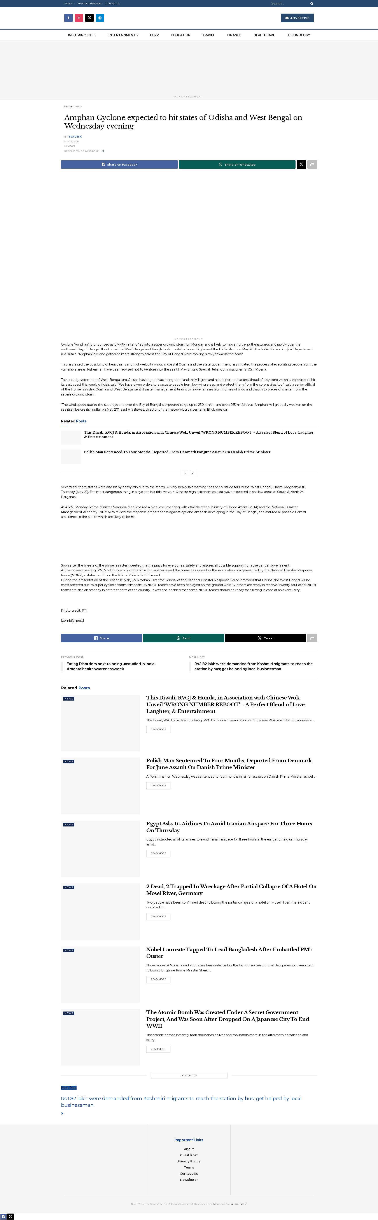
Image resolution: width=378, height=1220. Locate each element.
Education (181, 35)
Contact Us (113, 3)
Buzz (154, 35)
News (78, 106)
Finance (234, 35)
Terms (189, 1167)
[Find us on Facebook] (68, 18)
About (189, 1149)
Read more (160, 728)
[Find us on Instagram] (79, 18)
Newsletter (189, 1180)
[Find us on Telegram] (100, 18)
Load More (189, 1075)
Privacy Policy (189, 1161)
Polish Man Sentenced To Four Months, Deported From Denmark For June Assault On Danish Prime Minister (177, 452)
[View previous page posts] (185, 473)
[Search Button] (311, 3)
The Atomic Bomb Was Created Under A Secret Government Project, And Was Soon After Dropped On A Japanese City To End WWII (227, 1019)
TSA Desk (75, 136)
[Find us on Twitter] (89, 18)
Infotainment (80, 35)
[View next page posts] (193, 473)
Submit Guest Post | (90, 3)
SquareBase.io (238, 1204)
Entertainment (121, 35)
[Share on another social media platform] (312, 164)
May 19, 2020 (71, 141)
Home (68, 106)
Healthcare (264, 35)
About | (69, 3)
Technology (298, 35)
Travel (209, 35)
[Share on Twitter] (301, 164)
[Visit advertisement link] (189, 67)
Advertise (299, 18)
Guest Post (189, 1155)
